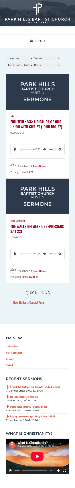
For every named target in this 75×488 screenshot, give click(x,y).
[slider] (25, 149)
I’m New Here (12, 346)
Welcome (10, 359)
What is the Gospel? (14, 352)
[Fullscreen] (64, 470)
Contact (9, 365)
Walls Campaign (17, 220)
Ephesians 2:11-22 (30, 276)
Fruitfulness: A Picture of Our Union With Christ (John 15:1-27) (36, 124)
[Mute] (58, 470)
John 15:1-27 (27, 172)
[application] (37, 456)
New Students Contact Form (28, 302)
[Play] (10, 470)
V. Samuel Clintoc (39, 166)
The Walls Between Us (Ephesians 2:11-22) (37, 229)
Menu (40, 41)
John (12, 116)
